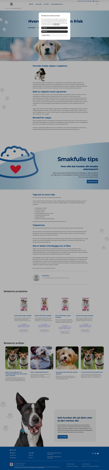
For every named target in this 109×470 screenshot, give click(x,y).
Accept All (44, 27)
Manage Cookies (45, 35)
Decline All (44, 31)
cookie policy (56, 24)
